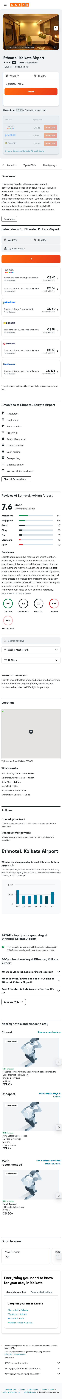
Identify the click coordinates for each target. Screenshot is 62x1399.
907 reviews (31, 62)
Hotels (22, 1389)
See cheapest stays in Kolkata (49, 1095)
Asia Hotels (33, 1389)
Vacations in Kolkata (17, 1314)
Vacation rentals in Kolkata (20, 1322)
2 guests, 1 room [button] (15, 83)
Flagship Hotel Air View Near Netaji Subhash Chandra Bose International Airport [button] (29, 1073)
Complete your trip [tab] (16, 1292)
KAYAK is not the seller (16, 1362)
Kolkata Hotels (30, 1392)
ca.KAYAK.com (10, 1389)
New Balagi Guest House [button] (15, 1135)
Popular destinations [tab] (41, 1292)
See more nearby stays (49, 1032)
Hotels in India (48, 1389)
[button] (5, 4)
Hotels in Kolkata (16, 1318)
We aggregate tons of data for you (22, 1368)
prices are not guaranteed (15, 1354)
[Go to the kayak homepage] (19, 5)
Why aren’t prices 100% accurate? (22, 1373)
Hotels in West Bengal (11, 1392)
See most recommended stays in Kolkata (48, 1162)
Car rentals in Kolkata (18, 1310)
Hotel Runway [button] (9, 1204)
